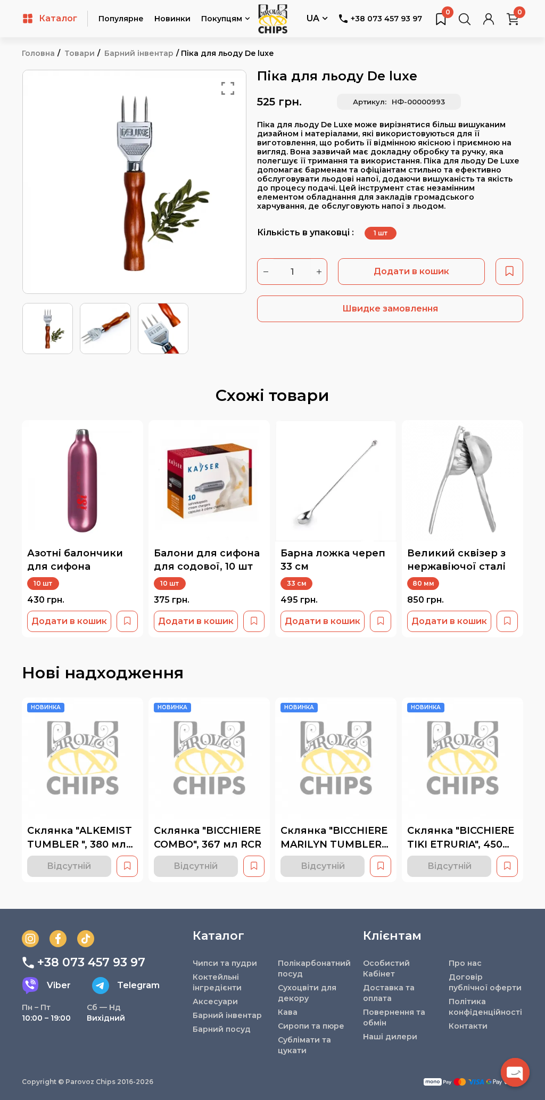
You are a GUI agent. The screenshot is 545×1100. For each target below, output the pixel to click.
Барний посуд (222, 1029)
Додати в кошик (411, 271)
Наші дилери (390, 1036)
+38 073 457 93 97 (386, 18)
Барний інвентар (139, 53)
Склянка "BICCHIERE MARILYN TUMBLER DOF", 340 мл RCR (333, 844)
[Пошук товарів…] (464, 18)
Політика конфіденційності (485, 1007)
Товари (79, 53)
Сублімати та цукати (304, 1045)
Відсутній (69, 866)
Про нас (465, 963)
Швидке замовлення (390, 308)
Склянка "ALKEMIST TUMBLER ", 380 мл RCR (79, 844)
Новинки (172, 18)
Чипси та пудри (225, 963)
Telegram (138, 985)
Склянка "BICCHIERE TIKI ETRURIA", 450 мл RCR (460, 844)
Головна (38, 53)
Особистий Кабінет (386, 968)
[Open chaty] (515, 1072)
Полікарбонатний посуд (314, 968)
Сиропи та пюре (311, 1026)
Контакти (468, 1026)
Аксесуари (215, 1001)
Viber (59, 985)
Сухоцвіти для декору (307, 993)
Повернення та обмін (394, 1017)
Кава (288, 1012)
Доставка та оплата (389, 993)
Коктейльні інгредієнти (217, 982)
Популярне (121, 18)
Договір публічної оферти (485, 982)
